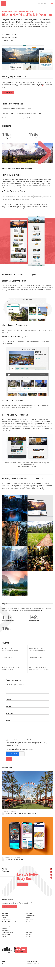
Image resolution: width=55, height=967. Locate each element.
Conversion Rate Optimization (8, 932)
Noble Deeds (29, 921)
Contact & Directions (32, 961)
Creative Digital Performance (32, 924)
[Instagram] (51, 869)
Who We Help (29, 932)
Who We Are (29, 913)
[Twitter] (51, 872)
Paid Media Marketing (6, 919)
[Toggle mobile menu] (52, 4)
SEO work (44, 86)
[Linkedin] (51, 875)
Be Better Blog (29, 926)
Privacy (38, 963)
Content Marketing (7, 40)
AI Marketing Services (6, 924)
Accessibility (31, 963)
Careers (28, 917)
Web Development (6, 930)
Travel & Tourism (29, 936)
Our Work (4, 936)
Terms (35, 963)
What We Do (5, 913)
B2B (27, 938)
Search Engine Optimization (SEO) (9, 921)
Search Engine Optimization (9, 37)
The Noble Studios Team (31, 915)
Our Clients (28, 934)
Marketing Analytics (6, 934)
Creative (4, 917)
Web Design (4, 928)
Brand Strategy (5, 915)
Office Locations (29, 919)
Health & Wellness (30, 941)
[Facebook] (51, 878)
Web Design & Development (9, 34)
